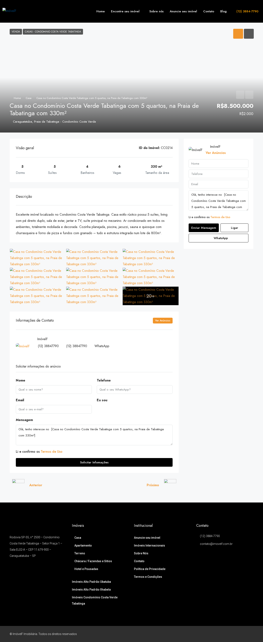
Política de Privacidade (149, 569)
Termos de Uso (51, 451)
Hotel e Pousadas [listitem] (86, 569)
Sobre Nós (141, 553)
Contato (208, 11)
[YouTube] (243, 634)
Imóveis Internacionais (149, 545)
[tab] (238, 34)
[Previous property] (18, 485)
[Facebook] (221, 634)
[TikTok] (250, 634)
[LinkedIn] (235, 634)
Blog (223, 11)
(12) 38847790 (48, 346)
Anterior (35, 485)
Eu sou (102, 400)
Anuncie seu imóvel (183, 11)
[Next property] (170, 485)
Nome (20, 380)
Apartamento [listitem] (83, 545)
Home (100, 11)
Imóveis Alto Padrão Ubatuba (91, 581)
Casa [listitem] (77, 537)
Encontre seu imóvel (125, 11)
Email (20, 400)
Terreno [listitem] (79, 553)
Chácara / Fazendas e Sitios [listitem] (93, 561)
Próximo (153, 485)
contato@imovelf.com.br (216, 543)
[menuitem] (245, 11)
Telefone (104, 380)
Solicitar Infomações (94, 462)
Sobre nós (156, 11)
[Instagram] (228, 634)
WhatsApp (102, 346)
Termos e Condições (148, 576)
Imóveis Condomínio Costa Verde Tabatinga (95, 600)
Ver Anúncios (162, 320)
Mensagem (24, 420)
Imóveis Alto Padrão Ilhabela (91, 589)
